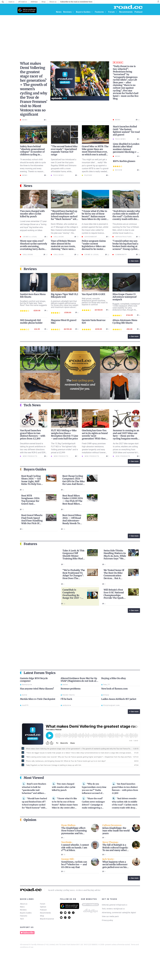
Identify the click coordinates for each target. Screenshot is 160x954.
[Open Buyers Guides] (92, 11)
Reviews (23, 910)
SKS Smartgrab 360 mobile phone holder (31, 321)
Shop (42, 916)
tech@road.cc (119, 909)
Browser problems (70, 688)
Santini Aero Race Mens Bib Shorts (33, 295)
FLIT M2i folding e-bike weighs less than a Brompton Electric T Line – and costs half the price (64, 434)
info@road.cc (121, 905)
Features (23, 916)
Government (90, 237)
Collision (58, 237)
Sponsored (93, 590)
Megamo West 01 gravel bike (63, 321)
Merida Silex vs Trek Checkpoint (37, 699)
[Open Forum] (116, 11)
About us (23, 904)
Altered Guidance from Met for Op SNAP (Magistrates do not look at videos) (79, 681)
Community (121, 254)
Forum (42, 904)
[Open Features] (105, 11)
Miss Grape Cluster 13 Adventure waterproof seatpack (124, 297)
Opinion (43, 907)
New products (29, 456)
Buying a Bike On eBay (113, 678)
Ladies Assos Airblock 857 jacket (118, 699)
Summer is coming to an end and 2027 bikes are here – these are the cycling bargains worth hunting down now (126, 436)
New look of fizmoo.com (114, 688)
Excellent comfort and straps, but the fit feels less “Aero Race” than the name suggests (33, 303)
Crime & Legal (29, 237)
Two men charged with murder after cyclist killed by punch (32, 214)
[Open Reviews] (73, 11)
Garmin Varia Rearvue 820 (94, 321)
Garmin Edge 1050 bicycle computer (34, 679)
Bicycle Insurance (47, 919)
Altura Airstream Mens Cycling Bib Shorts (124, 321)
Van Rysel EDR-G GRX (93, 294)
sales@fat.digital (129, 913)
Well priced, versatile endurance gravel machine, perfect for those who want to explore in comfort (95, 301)
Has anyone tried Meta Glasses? (37, 688)
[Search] (3, 1)
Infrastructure (123, 237)
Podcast (43, 910)
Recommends (45, 913)
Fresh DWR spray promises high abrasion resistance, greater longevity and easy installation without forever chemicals (94, 449)
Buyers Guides (26, 913)
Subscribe (28, 932)
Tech (22, 919)
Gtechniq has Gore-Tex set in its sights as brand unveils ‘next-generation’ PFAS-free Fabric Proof (95, 436)
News (22, 907)
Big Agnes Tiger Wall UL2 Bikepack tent (64, 295)
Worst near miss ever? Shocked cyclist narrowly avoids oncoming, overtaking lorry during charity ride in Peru (33, 246)
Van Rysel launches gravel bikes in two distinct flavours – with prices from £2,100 (32, 434)
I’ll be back (66, 699)
